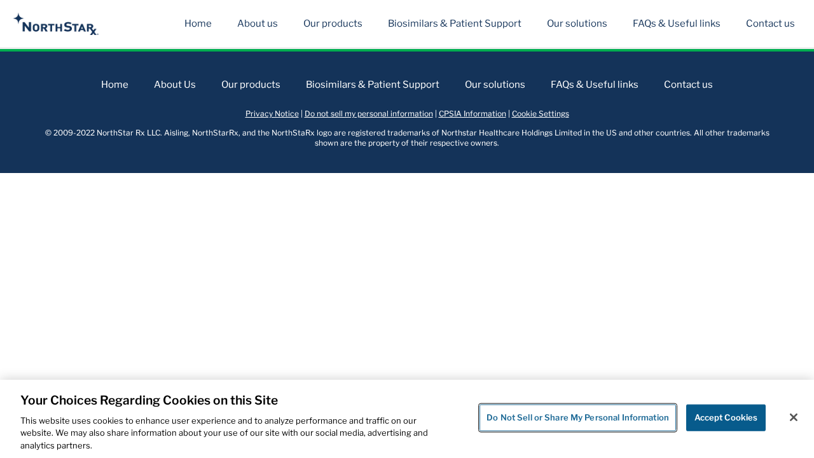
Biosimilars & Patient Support (454, 23)
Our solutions (577, 23)
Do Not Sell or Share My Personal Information (577, 417)
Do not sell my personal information (369, 113)
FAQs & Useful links (677, 23)
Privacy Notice (272, 113)
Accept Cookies (726, 417)
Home (198, 23)
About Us (175, 84)
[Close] (794, 417)
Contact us (770, 23)
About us (257, 23)
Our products (332, 23)
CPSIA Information (472, 113)
